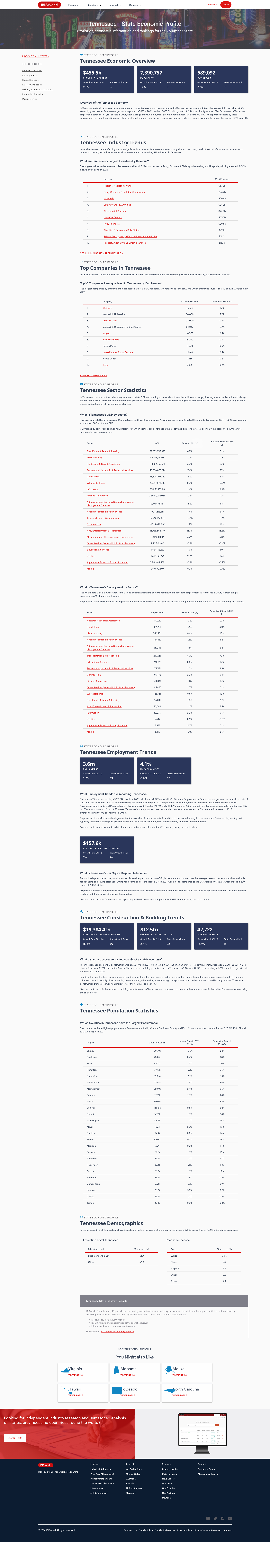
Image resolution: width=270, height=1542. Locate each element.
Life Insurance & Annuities (117, 204)
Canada (130, 1483)
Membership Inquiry (208, 1474)
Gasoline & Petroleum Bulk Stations (122, 230)
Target (106, 365)
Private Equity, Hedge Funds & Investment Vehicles (130, 236)
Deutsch (166, 1497)
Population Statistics (32, 94)
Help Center (168, 1478)
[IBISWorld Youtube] (230, 1518)
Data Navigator (170, 1474)
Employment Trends (32, 84)
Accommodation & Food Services (104, 511)
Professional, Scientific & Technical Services (110, 470)
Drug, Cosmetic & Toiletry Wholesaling (124, 192)
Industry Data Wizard (101, 1478)
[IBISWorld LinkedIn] (208, 1518)
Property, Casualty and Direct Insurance (125, 242)
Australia (131, 1478)
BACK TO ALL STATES (35, 56)
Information (93, 489)
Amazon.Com (110, 320)
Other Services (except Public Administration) (111, 543)
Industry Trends (30, 75)
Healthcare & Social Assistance (103, 464)
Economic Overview (32, 70)
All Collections (134, 1469)
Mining (90, 568)
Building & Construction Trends (37, 89)
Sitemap (227, 1530)
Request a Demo (206, 1469)
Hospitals (109, 198)
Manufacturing (94, 457)
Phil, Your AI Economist (102, 1474)
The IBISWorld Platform (102, 1483)
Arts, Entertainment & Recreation (104, 530)
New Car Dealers (113, 217)
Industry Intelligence (101, 1469)
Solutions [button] (93, 5)
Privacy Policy (184, 1530)
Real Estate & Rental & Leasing (103, 451)
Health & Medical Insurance (118, 185)
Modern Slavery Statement (207, 1530)
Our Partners (168, 1493)
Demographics (29, 99)
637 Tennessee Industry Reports (117, 1331)
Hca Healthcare (111, 339)
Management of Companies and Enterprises (110, 537)
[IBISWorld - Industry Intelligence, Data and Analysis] (49, 4)
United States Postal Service (118, 352)
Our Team (167, 1483)
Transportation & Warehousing (103, 518)
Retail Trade (93, 476)
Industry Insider (170, 1469)
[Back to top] (260, 1528)
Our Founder (168, 1488)
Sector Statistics (30, 80)
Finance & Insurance (97, 495)
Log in (226, 4)
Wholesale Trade (96, 483)
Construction (94, 524)
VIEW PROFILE (75, 1375)
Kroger (106, 333)
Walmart (107, 308)
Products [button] (73, 5)
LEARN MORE (15, 1438)
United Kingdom (134, 1488)
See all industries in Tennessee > (101, 253)
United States (133, 1474)
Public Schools (112, 223)
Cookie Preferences (165, 1530)
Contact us (211, 4)
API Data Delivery (99, 1493)
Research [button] (114, 5)
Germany (131, 1493)
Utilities (91, 556)
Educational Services (98, 549)
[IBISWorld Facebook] (222, 1518)
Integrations (96, 1488)
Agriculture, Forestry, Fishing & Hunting (107, 562)
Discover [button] (134, 5)
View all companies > (93, 375)
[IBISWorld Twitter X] (215, 1518)
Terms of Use (130, 1530)
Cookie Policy (146, 1530)
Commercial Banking (115, 211)
